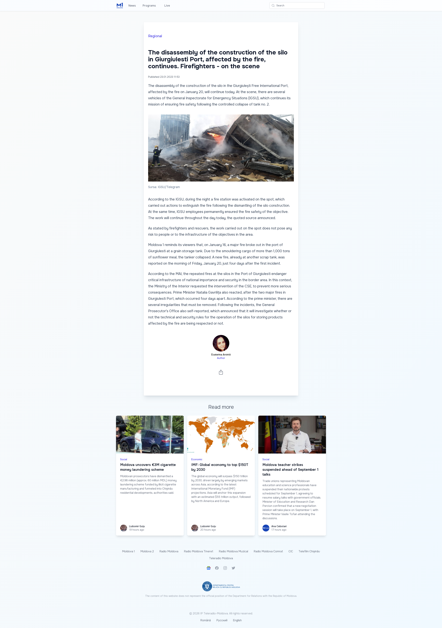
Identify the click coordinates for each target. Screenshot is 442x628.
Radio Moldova (168, 551)
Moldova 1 (128, 551)
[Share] (221, 372)
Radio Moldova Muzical (233, 551)
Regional (155, 36)
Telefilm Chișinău (309, 551)
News (132, 5)
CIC (291, 551)
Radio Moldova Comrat (268, 551)
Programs (149, 5)
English (237, 620)
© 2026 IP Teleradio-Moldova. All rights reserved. (221, 613)
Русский (221, 620)
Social (123, 459)
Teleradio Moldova (221, 558)
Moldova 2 (147, 551)
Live (166, 5)
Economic (196, 459)
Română (205, 620)
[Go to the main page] (120, 5)
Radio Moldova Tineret (198, 551)
